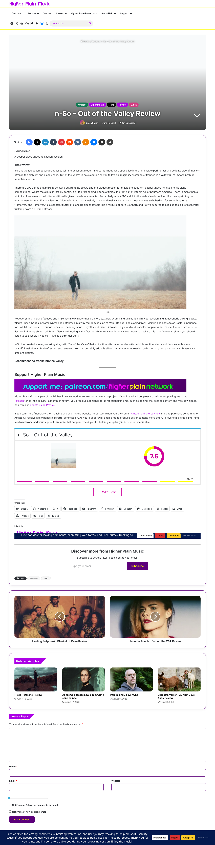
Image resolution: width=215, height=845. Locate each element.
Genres (47, 13)
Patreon (19, 400)
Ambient (82, 104)
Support (124, 13)
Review (95, 41)
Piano (111, 104)
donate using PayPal (42, 405)
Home (86, 41)
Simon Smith (92, 123)
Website (115, 780)
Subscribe (137, 566)
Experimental (97, 104)
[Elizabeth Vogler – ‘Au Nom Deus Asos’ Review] (179, 679)
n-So (46, 578)
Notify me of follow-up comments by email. (35, 805)
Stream (60, 13)
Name (13, 766)
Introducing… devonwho (124, 694)
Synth (134, 104)
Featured (34, 578)
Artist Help (107, 13)
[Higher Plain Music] (29, 4)
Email (13, 780)
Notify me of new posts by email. (29, 811)
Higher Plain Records (83, 13)
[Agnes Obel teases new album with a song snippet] (83, 679)
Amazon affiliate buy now (146, 413)
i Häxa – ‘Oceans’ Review (28, 694)
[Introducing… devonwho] (131, 679)
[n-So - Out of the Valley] (63, 456)
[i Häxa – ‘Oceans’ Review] (35, 679)
